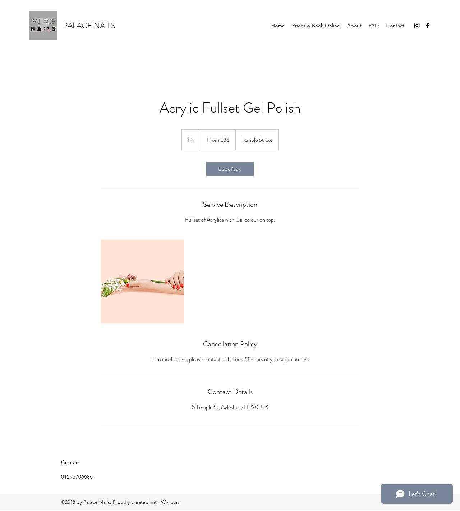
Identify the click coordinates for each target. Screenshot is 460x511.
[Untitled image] (142, 281)
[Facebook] (427, 25)
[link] (230, 169)
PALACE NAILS (89, 25)
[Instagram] (416, 25)
